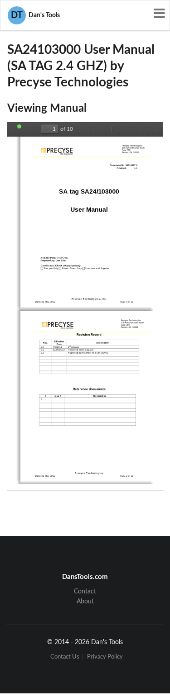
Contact (85, 591)
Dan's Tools (35, 15)
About (85, 601)
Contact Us (64, 657)
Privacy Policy (105, 657)
